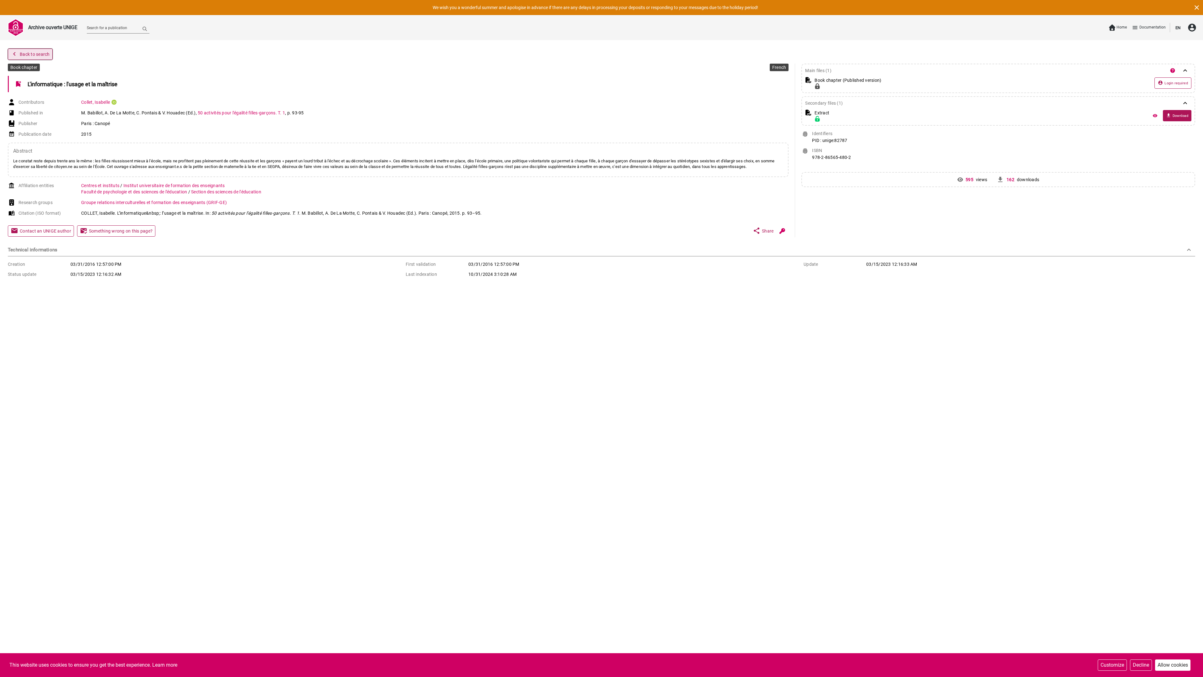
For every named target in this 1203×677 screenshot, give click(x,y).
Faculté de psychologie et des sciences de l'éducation (134, 191)
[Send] (144, 28)
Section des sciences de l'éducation (226, 191)
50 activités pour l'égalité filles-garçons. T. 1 (241, 112)
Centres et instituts (100, 185)
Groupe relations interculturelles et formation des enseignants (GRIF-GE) (154, 202)
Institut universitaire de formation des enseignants (174, 185)
